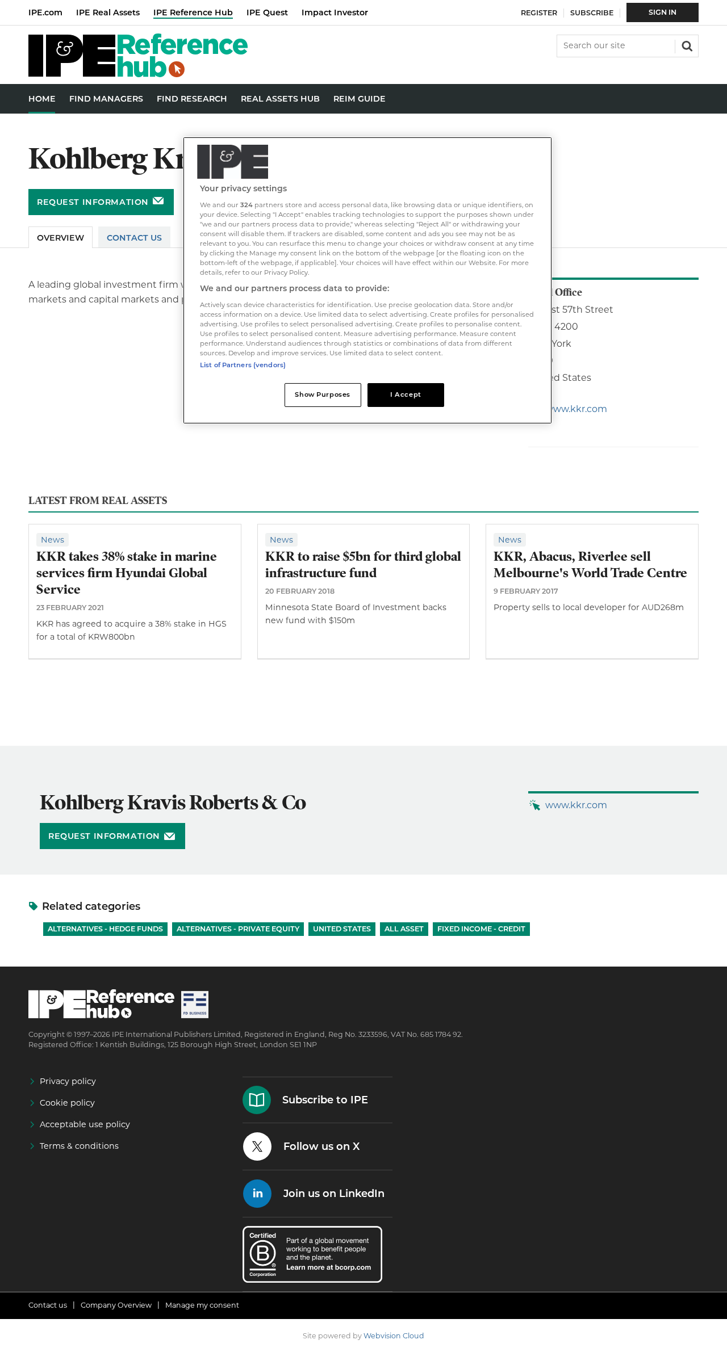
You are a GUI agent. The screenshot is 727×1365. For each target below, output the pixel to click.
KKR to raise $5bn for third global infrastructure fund (363, 564)
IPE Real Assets (108, 12)
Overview (60, 238)
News (52, 540)
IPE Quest (267, 12)
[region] (367, 281)
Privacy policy (68, 1081)
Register (539, 13)
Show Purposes (322, 394)
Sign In (662, 12)
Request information (93, 202)
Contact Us (134, 238)
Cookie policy (67, 1103)
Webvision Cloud (394, 1336)
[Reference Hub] (138, 74)
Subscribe (591, 13)
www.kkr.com (576, 409)
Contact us (47, 1305)
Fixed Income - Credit (481, 929)
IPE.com (45, 12)
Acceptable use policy (85, 1124)
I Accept (405, 394)
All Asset (404, 929)
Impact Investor (335, 12)
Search (686, 45)
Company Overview (116, 1305)
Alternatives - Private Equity (238, 929)
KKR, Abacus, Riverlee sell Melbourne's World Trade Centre (590, 564)
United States (342, 929)
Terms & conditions (79, 1146)
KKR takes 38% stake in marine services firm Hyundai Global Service (126, 573)
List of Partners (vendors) (243, 365)
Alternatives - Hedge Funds (105, 929)
